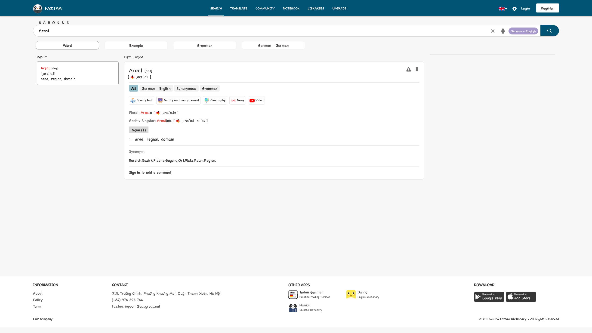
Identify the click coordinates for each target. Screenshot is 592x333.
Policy (38, 299)
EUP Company (43, 318)
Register (547, 8)
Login (525, 8)
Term (37, 306)
